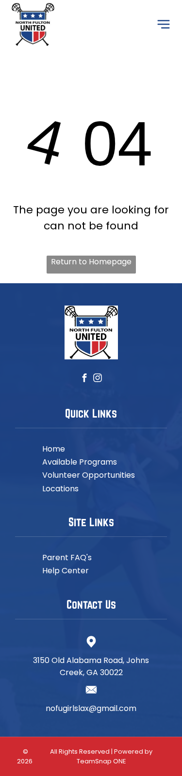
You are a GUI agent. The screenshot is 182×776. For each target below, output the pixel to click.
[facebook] (84, 379)
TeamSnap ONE (101, 761)
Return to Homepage (91, 261)
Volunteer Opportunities (88, 475)
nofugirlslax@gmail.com (91, 708)
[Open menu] (163, 24)
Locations (60, 488)
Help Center (65, 570)
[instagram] (97, 379)
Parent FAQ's (67, 557)
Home (53, 448)
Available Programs (79, 462)
